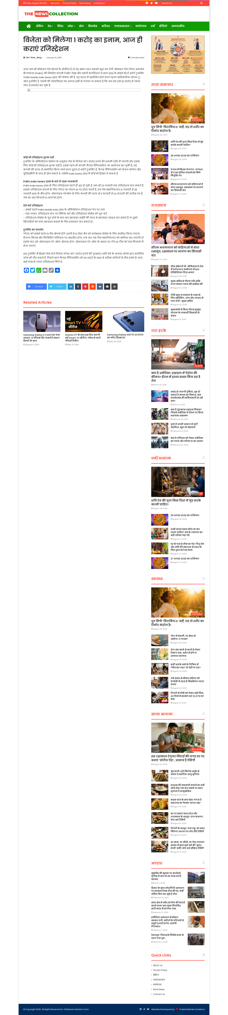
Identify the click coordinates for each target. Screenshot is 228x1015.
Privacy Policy (69, 3)
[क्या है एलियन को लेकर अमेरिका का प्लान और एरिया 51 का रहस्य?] (159, 442)
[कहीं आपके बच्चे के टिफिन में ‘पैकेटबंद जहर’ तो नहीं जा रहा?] (159, 669)
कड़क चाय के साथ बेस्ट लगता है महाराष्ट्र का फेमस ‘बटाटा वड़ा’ (186, 801)
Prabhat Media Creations (192, 1009)
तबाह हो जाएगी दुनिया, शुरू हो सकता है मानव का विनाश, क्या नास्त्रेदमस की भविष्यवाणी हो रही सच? (187, 396)
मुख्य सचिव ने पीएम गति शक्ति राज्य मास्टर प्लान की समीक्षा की (187, 283)
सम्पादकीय (178, 26)
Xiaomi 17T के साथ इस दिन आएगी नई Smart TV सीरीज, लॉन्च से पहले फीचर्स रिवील (83, 337)
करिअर (106, 26)
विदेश (60, 26)
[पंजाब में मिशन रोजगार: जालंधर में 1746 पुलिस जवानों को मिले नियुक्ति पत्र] (159, 174)
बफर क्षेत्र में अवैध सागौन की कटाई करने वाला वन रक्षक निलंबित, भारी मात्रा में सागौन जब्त (168, 905)
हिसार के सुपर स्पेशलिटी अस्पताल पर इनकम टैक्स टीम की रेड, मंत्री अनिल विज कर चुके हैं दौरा (167, 891)
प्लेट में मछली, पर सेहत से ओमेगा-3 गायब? (183, 637)
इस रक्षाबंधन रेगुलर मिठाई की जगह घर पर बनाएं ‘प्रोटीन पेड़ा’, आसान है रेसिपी (177, 758)
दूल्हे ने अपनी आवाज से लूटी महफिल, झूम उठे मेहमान (184, 426)
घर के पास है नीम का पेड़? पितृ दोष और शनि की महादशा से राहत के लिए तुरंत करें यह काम (187, 547)
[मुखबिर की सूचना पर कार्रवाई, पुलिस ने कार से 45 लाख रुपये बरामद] (196, 877)
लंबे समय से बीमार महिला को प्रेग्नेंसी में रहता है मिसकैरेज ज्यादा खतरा (187, 681)
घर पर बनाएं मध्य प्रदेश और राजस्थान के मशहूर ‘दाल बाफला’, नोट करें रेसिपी (187, 816)
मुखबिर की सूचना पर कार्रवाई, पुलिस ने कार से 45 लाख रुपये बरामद (166, 876)
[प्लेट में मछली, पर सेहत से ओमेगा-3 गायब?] (159, 640)
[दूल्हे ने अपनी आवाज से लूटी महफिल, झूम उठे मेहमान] (159, 428)
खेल (81, 26)
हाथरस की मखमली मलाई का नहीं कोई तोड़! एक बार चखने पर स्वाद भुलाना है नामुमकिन (187, 788)
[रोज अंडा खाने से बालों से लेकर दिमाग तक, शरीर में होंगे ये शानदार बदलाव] (159, 654)
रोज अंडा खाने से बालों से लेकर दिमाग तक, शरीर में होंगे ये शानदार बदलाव (185, 652)
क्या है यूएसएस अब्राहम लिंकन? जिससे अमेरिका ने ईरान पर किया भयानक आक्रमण (187, 412)
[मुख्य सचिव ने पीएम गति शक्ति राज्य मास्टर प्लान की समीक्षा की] (159, 285)
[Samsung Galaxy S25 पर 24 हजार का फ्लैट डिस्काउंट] (125, 321)
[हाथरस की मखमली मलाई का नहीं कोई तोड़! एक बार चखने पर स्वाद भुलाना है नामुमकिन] (159, 789)
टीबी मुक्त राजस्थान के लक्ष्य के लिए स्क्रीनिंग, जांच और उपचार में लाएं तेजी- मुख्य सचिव (187, 298)
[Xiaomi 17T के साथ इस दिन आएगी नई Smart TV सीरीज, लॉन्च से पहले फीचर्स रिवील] (83, 321)
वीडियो (163, 26)
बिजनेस (92, 26)
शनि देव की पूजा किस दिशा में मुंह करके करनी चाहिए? (187, 143)
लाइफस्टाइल (121, 26)
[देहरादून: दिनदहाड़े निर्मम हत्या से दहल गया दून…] (196, 939)
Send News (85, 3)
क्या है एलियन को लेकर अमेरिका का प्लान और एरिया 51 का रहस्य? (187, 439)
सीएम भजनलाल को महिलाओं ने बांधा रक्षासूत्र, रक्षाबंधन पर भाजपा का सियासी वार (187, 187)
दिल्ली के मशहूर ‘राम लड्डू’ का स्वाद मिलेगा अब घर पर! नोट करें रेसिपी (188, 830)
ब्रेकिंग (39, 26)
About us (55, 3)
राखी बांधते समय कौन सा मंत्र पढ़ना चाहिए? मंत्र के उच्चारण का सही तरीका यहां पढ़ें (187, 532)
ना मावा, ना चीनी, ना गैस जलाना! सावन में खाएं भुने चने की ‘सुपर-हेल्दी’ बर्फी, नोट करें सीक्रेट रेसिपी (187, 845)
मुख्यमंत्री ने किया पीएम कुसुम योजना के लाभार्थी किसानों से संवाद (186, 312)
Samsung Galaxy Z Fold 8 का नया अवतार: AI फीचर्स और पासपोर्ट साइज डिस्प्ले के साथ (41, 337)
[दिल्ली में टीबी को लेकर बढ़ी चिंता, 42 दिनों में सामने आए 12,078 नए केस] (159, 697)
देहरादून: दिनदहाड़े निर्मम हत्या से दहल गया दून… (167, 936)
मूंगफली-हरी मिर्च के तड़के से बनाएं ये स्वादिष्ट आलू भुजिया (185, 773)
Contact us (99, 3)
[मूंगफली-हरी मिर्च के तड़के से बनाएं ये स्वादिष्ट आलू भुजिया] (159, 776)
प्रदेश (70, 26)
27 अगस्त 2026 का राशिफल (185, 558)
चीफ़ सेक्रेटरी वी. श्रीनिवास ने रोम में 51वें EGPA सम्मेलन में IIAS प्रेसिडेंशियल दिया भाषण (187, 269)
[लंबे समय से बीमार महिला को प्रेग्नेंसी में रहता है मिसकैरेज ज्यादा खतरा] (159, 683)
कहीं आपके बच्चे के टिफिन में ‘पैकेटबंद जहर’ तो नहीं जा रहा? (186, 666)
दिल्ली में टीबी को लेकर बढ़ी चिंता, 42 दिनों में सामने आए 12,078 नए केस (187, 696)
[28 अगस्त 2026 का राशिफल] (159, 160)
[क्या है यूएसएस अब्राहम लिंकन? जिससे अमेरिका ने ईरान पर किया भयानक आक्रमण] (159, 414)
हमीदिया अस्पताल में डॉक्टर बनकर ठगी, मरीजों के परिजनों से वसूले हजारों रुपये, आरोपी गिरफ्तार (167, 922)
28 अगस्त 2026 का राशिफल (185, 155)
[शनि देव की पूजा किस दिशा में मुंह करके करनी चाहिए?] (159, 146)
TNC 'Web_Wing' (34, 57)
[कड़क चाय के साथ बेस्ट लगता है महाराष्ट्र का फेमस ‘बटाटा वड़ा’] (159, 804)
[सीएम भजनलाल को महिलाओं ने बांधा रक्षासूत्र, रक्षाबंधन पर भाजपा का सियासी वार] (159, 188)
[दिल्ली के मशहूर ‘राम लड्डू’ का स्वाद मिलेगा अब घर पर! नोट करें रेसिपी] (159, 833)
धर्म (153, 26)
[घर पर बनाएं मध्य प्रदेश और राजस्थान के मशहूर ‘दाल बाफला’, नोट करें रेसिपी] (159, 818)
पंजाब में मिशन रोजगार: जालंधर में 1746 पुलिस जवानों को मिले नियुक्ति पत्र (187, 172)
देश (49, 26)
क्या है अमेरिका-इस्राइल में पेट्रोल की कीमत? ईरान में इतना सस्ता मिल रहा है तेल (175, 377)
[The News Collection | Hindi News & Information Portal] (51, 13)
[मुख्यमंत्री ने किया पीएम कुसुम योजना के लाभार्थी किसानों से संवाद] (159, 314)
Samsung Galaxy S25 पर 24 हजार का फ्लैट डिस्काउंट (125, 336)
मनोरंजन (140, 26)
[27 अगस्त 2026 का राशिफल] (159, 563)
